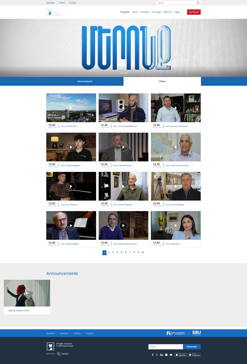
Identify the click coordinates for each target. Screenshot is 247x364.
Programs (125, 12)
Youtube (171, 355)
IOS (181, 355)
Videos (162, 81)
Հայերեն (50, 2)
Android (194, 355)
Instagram (166, 355)
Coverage (156, 12)
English (62, 3)
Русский (72, 2)
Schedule (144, 12)
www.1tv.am (68, 346)
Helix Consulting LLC (57, 354)
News (135, 12)
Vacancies (64, 333)
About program (84, 81)
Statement (50, 333)
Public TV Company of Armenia (64, 12)
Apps (177, 12)
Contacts (89, 333)
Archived (77, 333)
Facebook (152, 355)
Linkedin (161, 355)
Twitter (157, 355)
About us (168, 12)
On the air (194, 12)
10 (142, 252)
